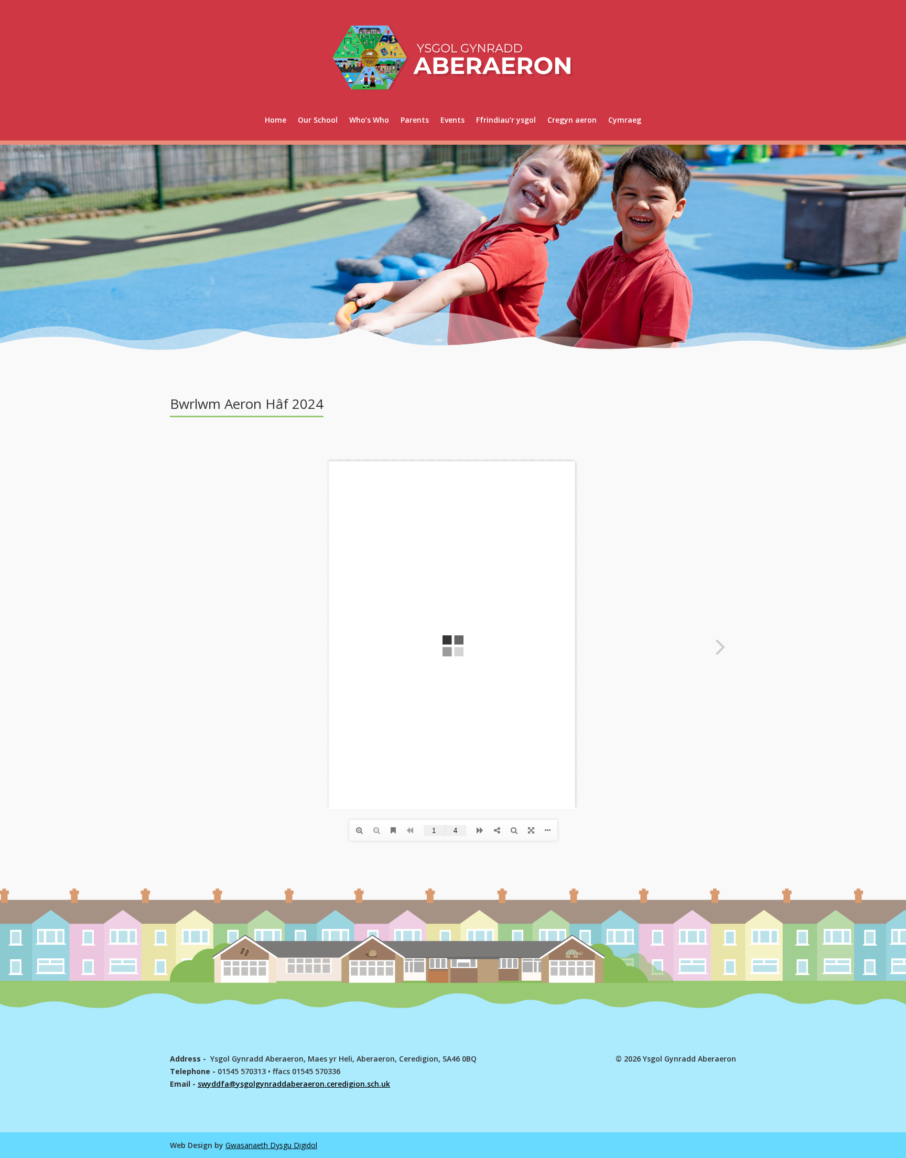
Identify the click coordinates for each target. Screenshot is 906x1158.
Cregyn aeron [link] (572, 120)
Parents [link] (415, 120)
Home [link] (275, 120)
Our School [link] (318, 120)
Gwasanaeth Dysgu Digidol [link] (271, 1145)
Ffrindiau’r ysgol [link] (506, 120)
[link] (624, 120)
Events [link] (452, 120)
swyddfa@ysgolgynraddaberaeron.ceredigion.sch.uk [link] (294, 1084)
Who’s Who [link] (369, 120)
